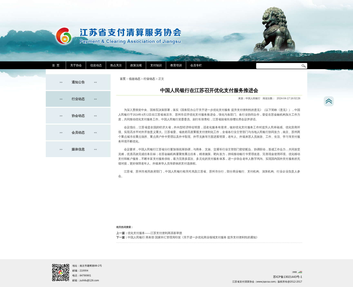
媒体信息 (78, 149)
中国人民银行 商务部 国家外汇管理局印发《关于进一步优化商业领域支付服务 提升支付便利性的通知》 (193, 237)
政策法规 (136, 65)
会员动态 (78, 132)
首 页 (55, 65)
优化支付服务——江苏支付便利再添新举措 (155, 233)
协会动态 (78, 115)
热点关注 (116, 65)
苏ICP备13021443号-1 (287, 276)
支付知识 (156, 65)
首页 (123, 78)
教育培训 (176, 65)
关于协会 (76, 65)
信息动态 (96, 65)
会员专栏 (196, 65)
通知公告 (78, 82)
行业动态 (78, 99)
